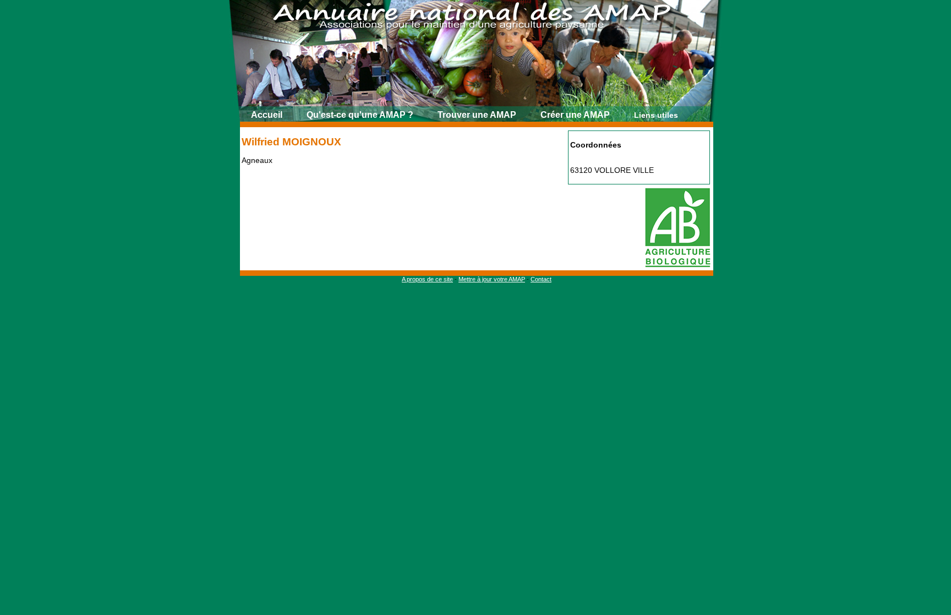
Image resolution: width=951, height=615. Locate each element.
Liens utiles (656, 115)
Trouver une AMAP (477, 114)
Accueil (266, 114)
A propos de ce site (427, 279)
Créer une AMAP (575, 114)
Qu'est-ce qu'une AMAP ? (360, 114)
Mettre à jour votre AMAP (491, 279)
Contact (541, 279)
